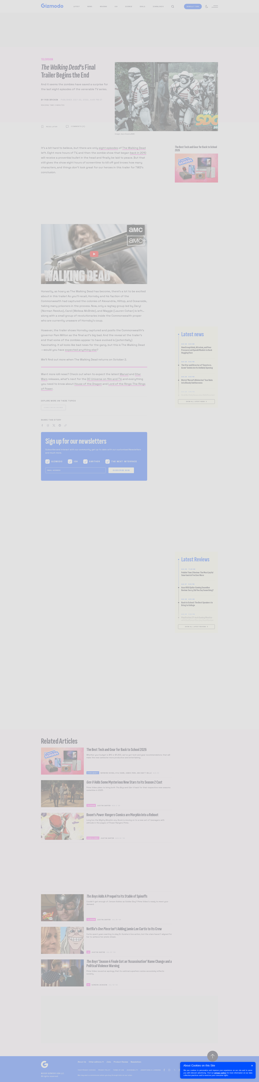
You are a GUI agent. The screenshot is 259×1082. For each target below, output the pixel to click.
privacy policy (220, 1073)
